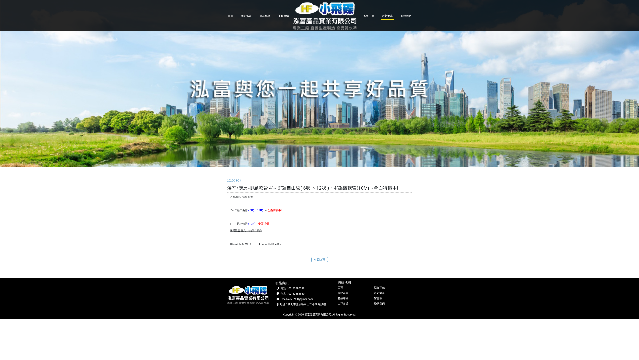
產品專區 (265, 16)
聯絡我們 (406, 16)
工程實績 (283, 16)
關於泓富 (246, 16)
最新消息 (387, 16)
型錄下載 (368, 16)
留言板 (378, 298)
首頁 (230, 16)
